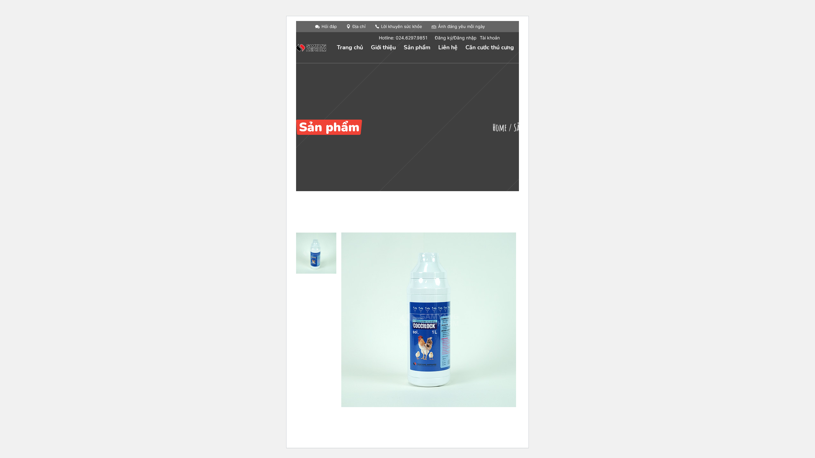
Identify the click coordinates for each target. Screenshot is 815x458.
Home (500, 127)
